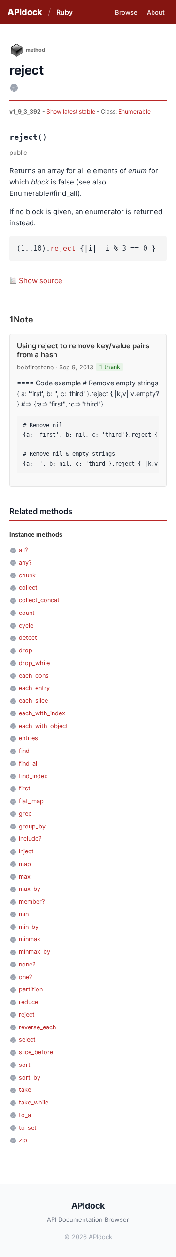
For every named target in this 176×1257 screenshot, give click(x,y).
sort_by (29, 1077)
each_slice (33, 700)
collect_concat (39, 600)
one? (25, 977)
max (25, 876)
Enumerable (134, 111)
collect (28, 587)
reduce (28, 1001)
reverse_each (37, 1027)
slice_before (36, 1052)
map (25, 863)
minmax (29, 939)
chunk (27, 575)
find (24, 750)
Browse (126, 12)
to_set (28, 1127)
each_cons (34, 675)
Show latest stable (71, 111)
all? (23, 549)
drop (25, 650)
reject (63, 248)
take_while (33, 1102)
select (27, 1039)
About (156, 12)
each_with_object (43, 725)
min (24, 914)
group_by (32, 826)
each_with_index (42, 713)
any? (25, 562)
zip (23, 1139)
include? (30, 838)
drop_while (34, 663)
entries (28, 738)
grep (25, 813)
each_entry (34, 687)
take (25, 1089)
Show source (40, 280)
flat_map (31, 801)
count (27, 612)
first (25, 788)
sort (25, 1064)
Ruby (64, 12)
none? (27, 964)
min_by (28, 926)
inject (26, 851)
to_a (25, 1115)
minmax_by (34, 951)
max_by (29, 888)
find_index (33, 776)
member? (32, 901)
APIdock (25, 12)
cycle (26, 625)
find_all (28, 763)
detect (28, 637)
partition (31, 989)
